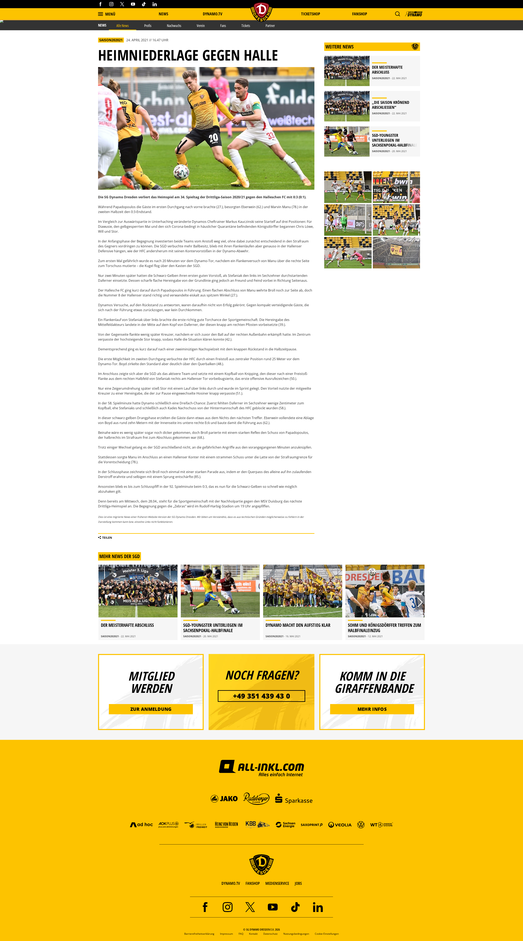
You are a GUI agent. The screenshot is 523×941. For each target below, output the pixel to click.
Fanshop (359, 14)
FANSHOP (253, 883)
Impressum (226, 933)
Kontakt (253, 933)
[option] (138, 602)
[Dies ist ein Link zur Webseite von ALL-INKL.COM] (261, 767)
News (163, 14)
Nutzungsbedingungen (296, 933)
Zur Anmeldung (151, 709)
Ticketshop (310, 14)
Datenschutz (270, 933)
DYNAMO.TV (212, 14)
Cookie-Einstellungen (327, 933)
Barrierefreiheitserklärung (199, 933)
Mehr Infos (372, 709)
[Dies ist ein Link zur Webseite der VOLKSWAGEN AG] (360, 824)
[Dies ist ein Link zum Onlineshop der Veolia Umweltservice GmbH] (339, 824)
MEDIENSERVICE (277, 883)
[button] (397, 13)
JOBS (298, 883)
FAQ (241, 933)
